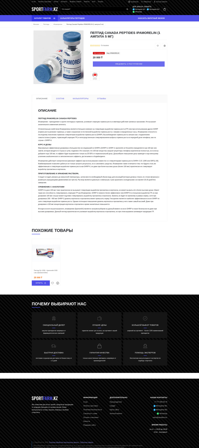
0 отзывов (105, 45)
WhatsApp (138, 12)
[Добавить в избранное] (157, 45)
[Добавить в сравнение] (164, 45)
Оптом (56, 1)
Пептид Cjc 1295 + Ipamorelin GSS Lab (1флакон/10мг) (45, 271)
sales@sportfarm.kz (160, 417)
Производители (116, 402)
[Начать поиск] (127, 9)
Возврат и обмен (75, 1)
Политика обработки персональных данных (64, 442)
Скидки (112, 406)
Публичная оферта (86, 442)
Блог (93, 1)
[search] (95, 9)
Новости (87, 1)
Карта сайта (114, 410)
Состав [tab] (60, 98)
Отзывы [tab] (101, 98)
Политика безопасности (92, 410)
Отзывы (100, 1)
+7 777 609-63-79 (160, 402)
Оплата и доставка (44, 1)
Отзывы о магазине (91, 417)
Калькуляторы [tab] (81, 98)
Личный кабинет (116, 413)
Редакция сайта (89, 425)
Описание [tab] (42, 98)
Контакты (64, 1)
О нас (34, 1)
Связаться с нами (90, 413)
